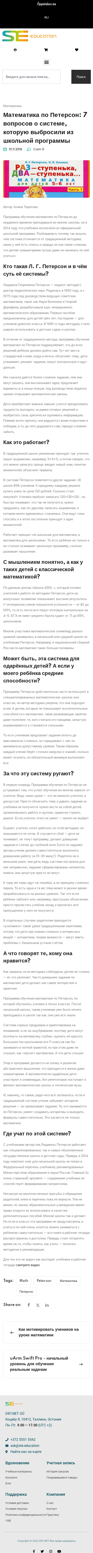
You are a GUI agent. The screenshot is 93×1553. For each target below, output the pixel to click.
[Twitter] (42, 1551)
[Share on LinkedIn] (47, 1305)
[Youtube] (59, 1551)
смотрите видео (28, 1265)
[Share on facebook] (29, 1305)
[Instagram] (50, 1551)
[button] (46, 61)
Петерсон (26, 1291)
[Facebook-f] (33, 1551)
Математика (12, 106)
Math (23, 1281)
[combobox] (31, 77)
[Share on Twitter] (38, 1305)
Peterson (44, 1281)
